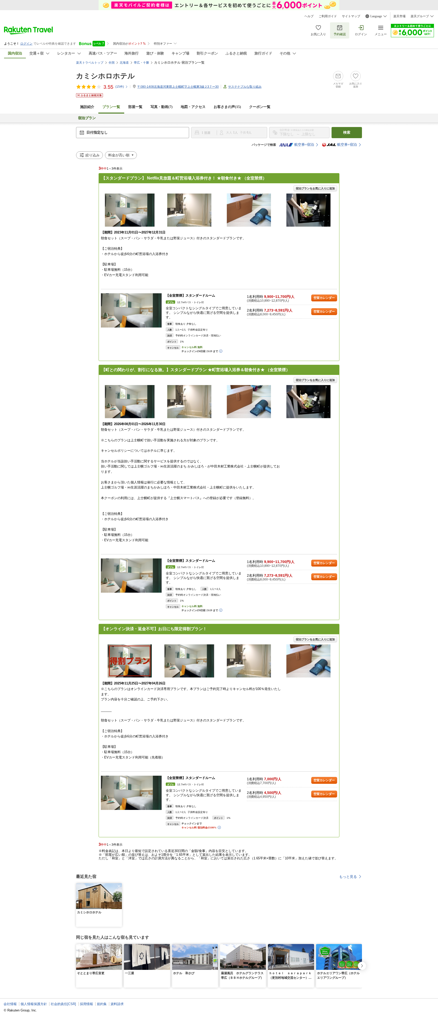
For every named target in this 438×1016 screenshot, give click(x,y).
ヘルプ (309, 16)
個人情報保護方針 (34, 1004)
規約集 (102, 1004)
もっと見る (348, 877)
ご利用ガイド (328, 16)
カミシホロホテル (105, 76)
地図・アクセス (193, 107)
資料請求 (117, 1004)
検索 (346, 132)
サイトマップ (351, 16)
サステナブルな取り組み (245, 86)
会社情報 (10, 1004)
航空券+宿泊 (304, 145)
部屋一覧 (135, 107)
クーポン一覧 (259, 107)
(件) (119, 86)
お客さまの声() (227, 107)
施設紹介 (87, 107)
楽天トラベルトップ (89, 62)
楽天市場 (399, 16)
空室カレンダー (324, 297)
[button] (119, 886)
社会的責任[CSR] (63, 1004)
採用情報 (86, 1004)
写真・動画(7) (162, 107)
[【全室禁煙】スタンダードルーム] (131, 310)
